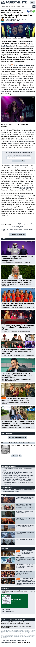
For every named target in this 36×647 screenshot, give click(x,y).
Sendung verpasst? (6, 642)
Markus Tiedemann (24, 188)
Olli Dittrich (13, 141)
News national (22, 19)
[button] (28, 11)
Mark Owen (23, 166)
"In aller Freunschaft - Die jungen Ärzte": (18, 472)
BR (18, 224)
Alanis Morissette (16, 78)
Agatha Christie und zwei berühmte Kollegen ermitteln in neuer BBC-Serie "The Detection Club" (18, 476)
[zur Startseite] (14, 2)
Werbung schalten (20, 622)
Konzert (14, 224)
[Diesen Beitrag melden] (20, 456)
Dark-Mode (4, 627)
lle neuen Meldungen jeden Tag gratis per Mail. (19, 155)
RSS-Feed (22, 626)
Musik (21, 226)
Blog (27, 623)
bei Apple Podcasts (8, 611)
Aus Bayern (23, 224)
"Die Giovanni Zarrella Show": (18, 490)
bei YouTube (6, 609)
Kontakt (11, 622)
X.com (16, 626)
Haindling (22, 196)
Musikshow (15, 226)
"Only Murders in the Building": (18, 479)
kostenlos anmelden (19, 161)
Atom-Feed (29, 626)
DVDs (14, 642)
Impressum (4, 622)
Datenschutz (5, 623)
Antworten (15, 456)
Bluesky (10, 626)
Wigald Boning (25, 141)
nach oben (6, 640)
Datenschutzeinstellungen (17, 623)
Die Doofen (11, 143)
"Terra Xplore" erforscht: (18, 482)
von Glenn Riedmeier (10, 19)
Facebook (4, 626)
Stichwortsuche (22, 640)
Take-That (10, 166)
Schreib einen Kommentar (18, 437)
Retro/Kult (31, 224)
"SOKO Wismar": (17, 469)
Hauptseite (13, 640)
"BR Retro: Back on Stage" (21, 65)
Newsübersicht (7, 485)
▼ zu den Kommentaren (17, 234)
